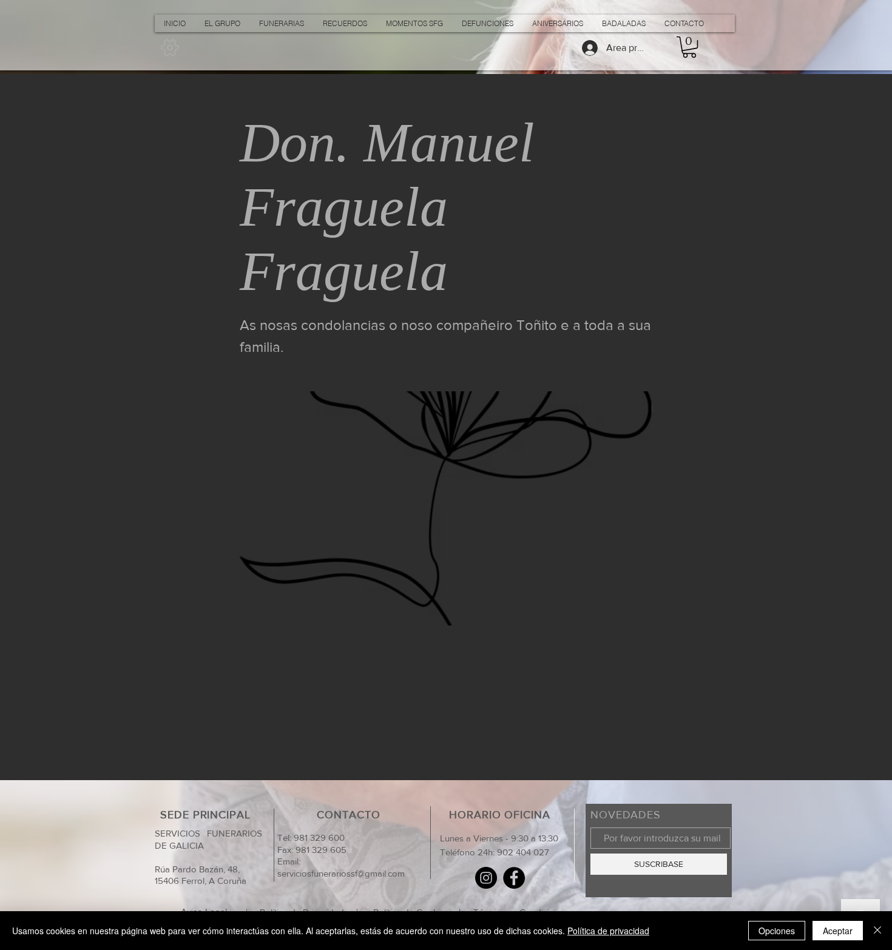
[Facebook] (514, 878)
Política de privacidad (608, 931)
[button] (689, 47)
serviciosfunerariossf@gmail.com (341, 873)
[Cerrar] (877, 930)
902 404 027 (523, 852)
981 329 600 (318, 837)
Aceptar (838, 931)
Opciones (777, 931)
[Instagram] (486, 878)
